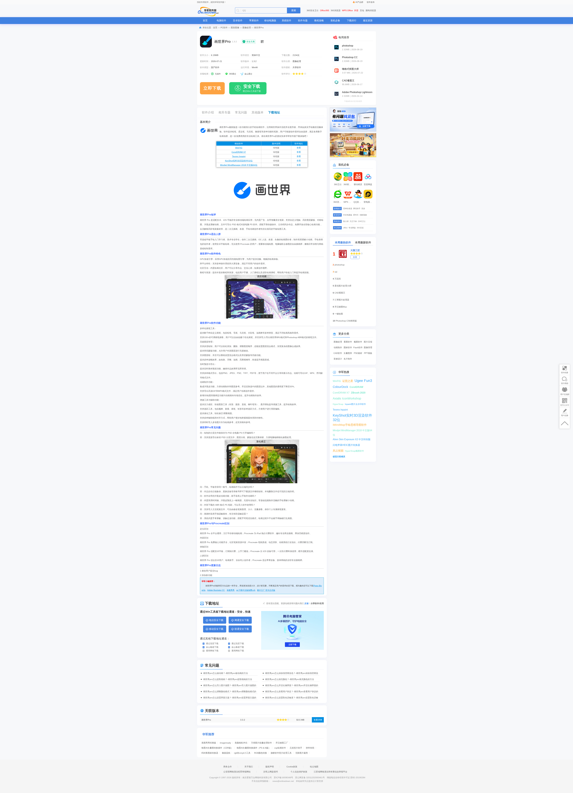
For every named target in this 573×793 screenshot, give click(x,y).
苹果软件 (254, 20)
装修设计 (338, 359)
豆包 (362, 10)
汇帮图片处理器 (342, 300)
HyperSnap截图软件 (354, 451)
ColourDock (340, 386)
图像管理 (368, 347)
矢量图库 (348, 353)
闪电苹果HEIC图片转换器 (346, 445)
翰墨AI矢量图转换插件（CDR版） (217, 748)
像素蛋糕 (226, 753)
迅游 (363, 208)
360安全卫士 (313, 10)
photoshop (340, 265)
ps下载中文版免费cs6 (245, 590)
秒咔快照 (310, 748)
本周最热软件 (343, 242)
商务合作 (227, 767)
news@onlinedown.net (283, 781)
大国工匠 (355, 250)
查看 (299, 148)
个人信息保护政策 (299, 772)
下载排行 (351, 20)
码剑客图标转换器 (209, 753)
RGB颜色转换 (260, 753)
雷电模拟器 (368, 202)
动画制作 (338, 347)
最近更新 (368, 20)
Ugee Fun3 (363, 381)
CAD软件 (338, 353)
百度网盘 (368, 184)
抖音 (356, 10)
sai (336, 272)
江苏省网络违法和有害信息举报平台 (330, 772)
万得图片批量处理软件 (261, 743)
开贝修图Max (341, 307)
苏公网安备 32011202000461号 (310, 777)
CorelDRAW (356, 387)
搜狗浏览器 (371, 10)
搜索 (293, 10)
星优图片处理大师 (343, 286)
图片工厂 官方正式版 (266, 590)
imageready (225, 743)
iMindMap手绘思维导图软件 (350, 424)
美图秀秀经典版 (208, 743)
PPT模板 (368, 353)
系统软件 (286, 20)
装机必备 (335, 20)
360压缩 (360, 228)
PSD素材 (358, 353)
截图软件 (358, 342)
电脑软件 (221, 20)
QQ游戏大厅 (358, 202)
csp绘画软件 (280, 748)
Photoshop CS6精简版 (346, 321)
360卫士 (338, 184)
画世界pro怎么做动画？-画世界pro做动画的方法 (225, 673)
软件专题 (303, 20)
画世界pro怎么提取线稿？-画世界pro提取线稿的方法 (227, 679)
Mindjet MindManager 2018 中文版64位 (238, 165)
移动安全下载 (216, 629)
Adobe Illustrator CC (216, 590)
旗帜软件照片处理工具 (281, 753)
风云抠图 (338, 450)
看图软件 (348, 342)
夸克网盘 (352, 228)
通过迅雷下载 (212, 643)
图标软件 (348, 347)
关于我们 (248, 767)
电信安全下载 (216, 620)
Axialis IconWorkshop (347, 398)
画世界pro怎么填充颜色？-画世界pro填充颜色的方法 (289, 679)
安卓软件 (237, 20)
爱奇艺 (356, 215)
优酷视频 (363, 215)
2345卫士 (362, 221)
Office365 (324, 10)
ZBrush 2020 (358, 392)
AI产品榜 (359, 2)
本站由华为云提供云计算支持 (309, 781)
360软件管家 (348, 184)
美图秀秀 (230, 590)
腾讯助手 (356, 208)
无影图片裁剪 (301, 753)
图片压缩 (368, 342)
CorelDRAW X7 (239, 152)
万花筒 (338, 279)
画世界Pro (206, 720)
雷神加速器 (347, 208)
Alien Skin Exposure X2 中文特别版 (352, 439)
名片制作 (348, 359)
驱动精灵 (358, 184)
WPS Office (347, 10)
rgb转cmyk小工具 (242, 753)
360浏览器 (336, 10)
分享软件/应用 (317, 603)
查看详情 (318, 720)
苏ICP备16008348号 (283, 777)
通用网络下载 (212, 650)
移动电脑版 (270, 20)
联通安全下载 (242, 629)
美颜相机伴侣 (241, 743)
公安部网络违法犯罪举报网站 (237, 772)
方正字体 (353, 221)
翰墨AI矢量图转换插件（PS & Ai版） (254, 748)
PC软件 (224, 28)
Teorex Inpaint (238, 156)
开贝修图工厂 (282, 743)
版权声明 (269, 767)
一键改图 (339, 314)
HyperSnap (338, 404)
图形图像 (235, 28)
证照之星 (347, 381)
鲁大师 (346, 221)
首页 (205, 20)
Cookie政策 (291, 767)
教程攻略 (319, 20)
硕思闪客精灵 (339, 456)
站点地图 (314, 767)
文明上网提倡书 (270, 772)
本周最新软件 (363, 242)
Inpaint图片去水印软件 (355, 404)
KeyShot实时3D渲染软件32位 (239, 160)
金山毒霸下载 (212, 647)
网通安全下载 (242, 620)
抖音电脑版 (347, 215)
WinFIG (238, 148)
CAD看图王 (340, 293)
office (345, 228)
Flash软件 (358, 347)
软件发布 (371, 2)
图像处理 (246, 28)
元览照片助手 (296, 748)
